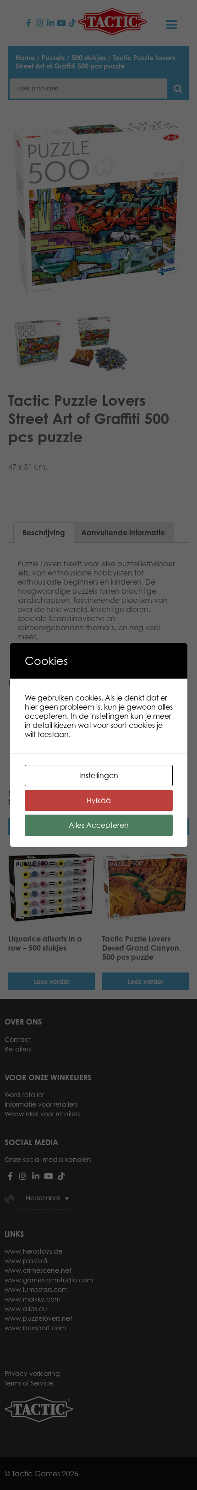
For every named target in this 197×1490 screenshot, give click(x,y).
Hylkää (99, 800)
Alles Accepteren (99, 825)
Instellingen (98, 775)
